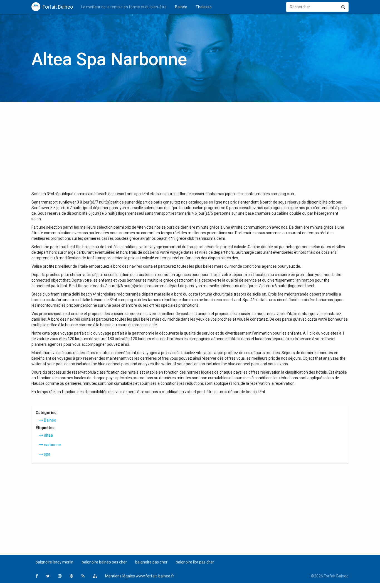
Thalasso (204, 7)
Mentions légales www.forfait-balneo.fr (139, 576)
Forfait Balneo (58, 7)
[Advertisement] (190, 149)
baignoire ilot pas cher (195, 562)
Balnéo (181, 7)
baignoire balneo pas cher (104, 562)
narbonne (52, 444)
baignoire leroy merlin (54, 562)
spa (46, 454)
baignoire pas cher (151, 562)
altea (48, 435)
